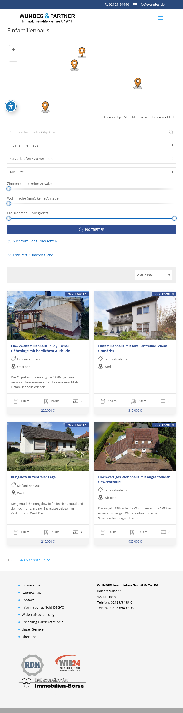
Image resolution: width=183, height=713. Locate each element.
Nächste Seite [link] (38, 560)
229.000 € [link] (48, 410)
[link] (47, 17)
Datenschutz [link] (32, 592)
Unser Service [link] (33, 629)
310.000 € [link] (135, 410)
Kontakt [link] (28, 600)
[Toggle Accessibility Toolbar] (10, 106)
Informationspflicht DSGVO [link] (43, 607)
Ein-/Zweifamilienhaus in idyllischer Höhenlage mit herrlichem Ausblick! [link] (40, 348)
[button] (161, 21)
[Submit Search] (171, 132)
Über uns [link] (29, 636)
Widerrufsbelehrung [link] (38, 614)
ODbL (170, 117)
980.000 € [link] (135, 541)
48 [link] (22, 560)
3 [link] (14, 560)
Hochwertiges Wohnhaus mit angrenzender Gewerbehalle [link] (134, 479)
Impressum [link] (31, 585)
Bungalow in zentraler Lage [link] (33, 477)
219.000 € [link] (48, 541)
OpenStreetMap (127, 117)
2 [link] (11, 560)
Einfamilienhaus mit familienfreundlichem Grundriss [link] (132, 348)
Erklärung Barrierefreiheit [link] (42, 622)
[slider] (8, 188)
